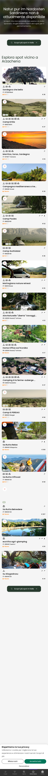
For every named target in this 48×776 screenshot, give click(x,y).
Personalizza (24, 766)
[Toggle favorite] (5, 70)
